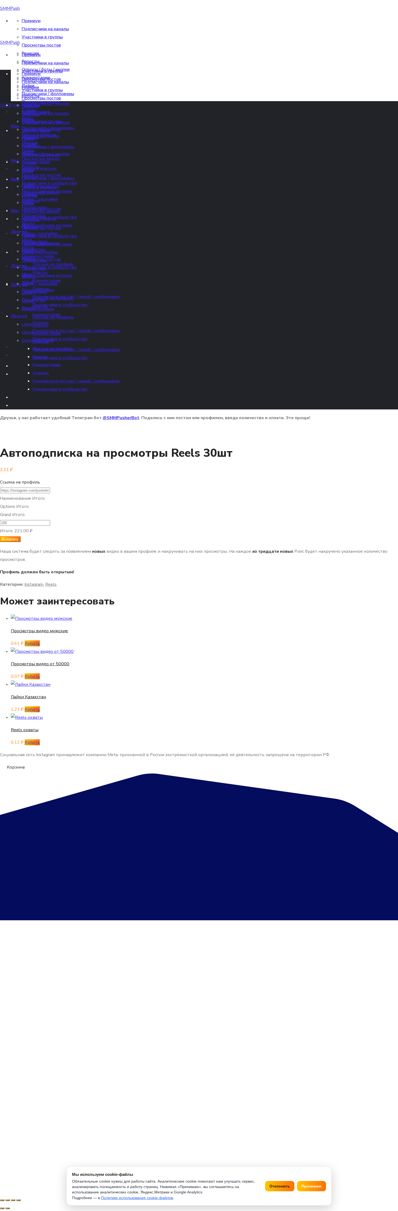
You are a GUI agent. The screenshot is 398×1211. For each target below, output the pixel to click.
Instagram (33, 584)
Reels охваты (24, 730)
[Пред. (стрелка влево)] (2, 1208)
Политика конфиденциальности (46, 1146)
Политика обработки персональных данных (117, 1146)
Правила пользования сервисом (309, 1146)
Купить (32, 643)
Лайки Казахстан (28, 697)
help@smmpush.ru (31, 1108)
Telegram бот (13, 1072)
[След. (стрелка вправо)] (7, 1208)
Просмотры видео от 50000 (40, 664)
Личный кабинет (17, 1063)
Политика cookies (261, 1146)
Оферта (7, 1146)
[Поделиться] (13, 1200)
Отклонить (279, 1186)
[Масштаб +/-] (2, 1200)
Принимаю (311, 1186)
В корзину (10, 539)
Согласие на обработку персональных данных (201, 1146)
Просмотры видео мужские (39, 631)
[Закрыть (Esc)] (18, 1200)
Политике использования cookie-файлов (137, 1198)
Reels (51, 584)
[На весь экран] (7, 1200)
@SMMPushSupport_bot (47, 1118)
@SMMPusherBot (121, 418)
